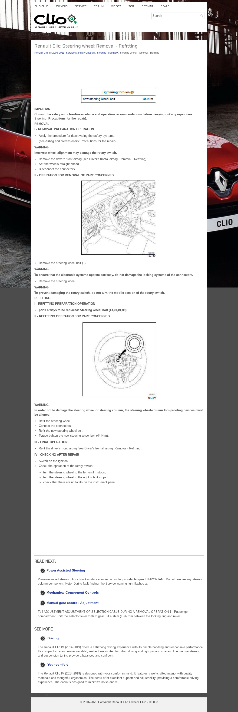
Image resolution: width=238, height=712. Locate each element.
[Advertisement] (119, 72)
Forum (99, 6)
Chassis (90, 52)
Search (166, 6)
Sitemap (147, 6)
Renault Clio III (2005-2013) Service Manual (58, 52)
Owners (62, 6)
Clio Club (41, 6)
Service (80, 6)
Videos (116, 6)
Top (131, 6)
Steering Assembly (107, 52)
